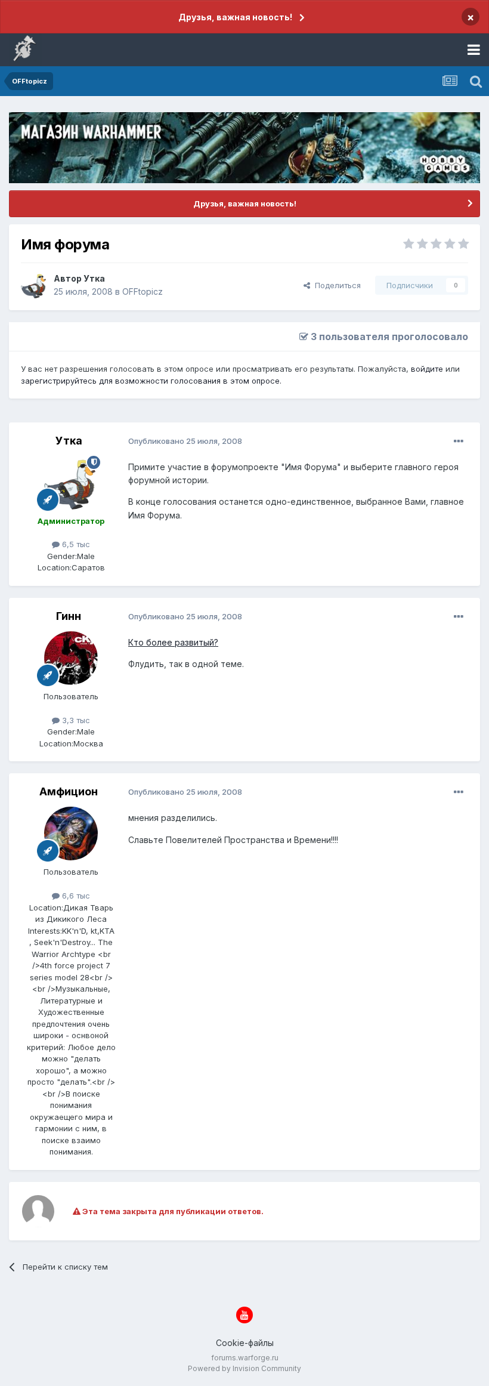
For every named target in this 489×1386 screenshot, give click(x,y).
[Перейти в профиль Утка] (34, 285)
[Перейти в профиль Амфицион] (71, 833)
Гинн (68, 616)
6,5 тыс (75, 544)
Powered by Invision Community (244, 1368)
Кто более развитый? (173, 642)
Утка (94, 278)
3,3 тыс (75, 720)
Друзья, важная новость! (235, 17)
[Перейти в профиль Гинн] (71, 658)
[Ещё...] (459, 441)
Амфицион (68, 791)
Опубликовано (185, 441)
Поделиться (335, 285)
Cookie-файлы (245, 1343)
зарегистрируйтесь (59, 380)
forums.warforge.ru (244, 1357)
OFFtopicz (142, 291)
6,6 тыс (75, 895)
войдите (427, 368)
